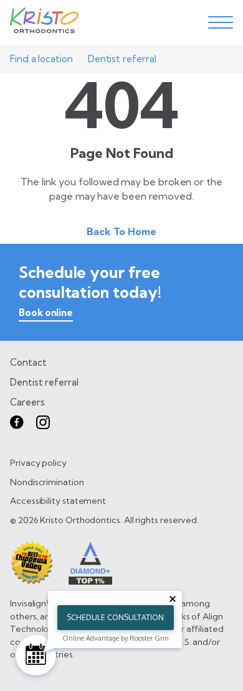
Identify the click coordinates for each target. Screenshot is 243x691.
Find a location (41, 59)
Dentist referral (122, 59)
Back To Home (121, 231)
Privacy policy (38, 462)
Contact (28, 362)
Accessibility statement (58, 500)
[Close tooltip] (172, 599)
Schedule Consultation (115, 617)
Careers (27, 402)
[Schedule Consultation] (36, 655)
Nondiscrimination (47, 482)
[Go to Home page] (44, 22)
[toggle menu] (220, 22)
